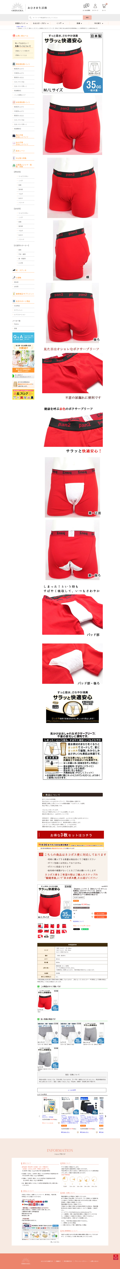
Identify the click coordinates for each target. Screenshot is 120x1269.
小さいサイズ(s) (19, 82)
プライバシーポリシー (81, 1261)
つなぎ (21, 194)
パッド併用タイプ (19, 95)
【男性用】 (17, 172)
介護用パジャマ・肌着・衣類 (24, 165)
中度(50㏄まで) (19, 73)
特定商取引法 (68, 1261)
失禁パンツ (23, 26)
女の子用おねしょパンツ (22, 143)
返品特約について (78, 921)
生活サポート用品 (23, 301)
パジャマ (21, 202)
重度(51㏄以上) (19, 77)
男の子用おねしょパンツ (22, 136)
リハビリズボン (23, 176)
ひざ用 (21, 263)
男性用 (16, 282)
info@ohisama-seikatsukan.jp (80, 1212)
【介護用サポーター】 (21, 245)
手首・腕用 (22, 254)
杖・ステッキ (21, 270)
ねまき (21, 198)
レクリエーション (19, 314)
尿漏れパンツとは (21, 55)
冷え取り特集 (21, 158)
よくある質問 (86, 10)
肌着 (79, 23)
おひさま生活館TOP (47, 1261)
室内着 (21, 189)
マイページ (95, 10)
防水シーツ (20, 151)
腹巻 (20, 250)
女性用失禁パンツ (23, 102)
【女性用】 (17, 209)
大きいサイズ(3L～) (20, 86)
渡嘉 (15, 328)
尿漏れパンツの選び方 (22, 51)
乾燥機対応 (17, 90)
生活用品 (17, 305)
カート (104, 10)
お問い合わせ (94, 1261)
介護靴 (18, 278)
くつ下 (21, 180)
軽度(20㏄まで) (19, 68)
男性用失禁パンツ (23, 64)
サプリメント (18, 310)
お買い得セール (22, 36)
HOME (18, 26)
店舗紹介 (58, 1261)
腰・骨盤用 (22, 258)
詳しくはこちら (55, 1242)
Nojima (16, 324)
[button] (39, 1116)
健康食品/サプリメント (25, 294)
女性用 (16, 286)
